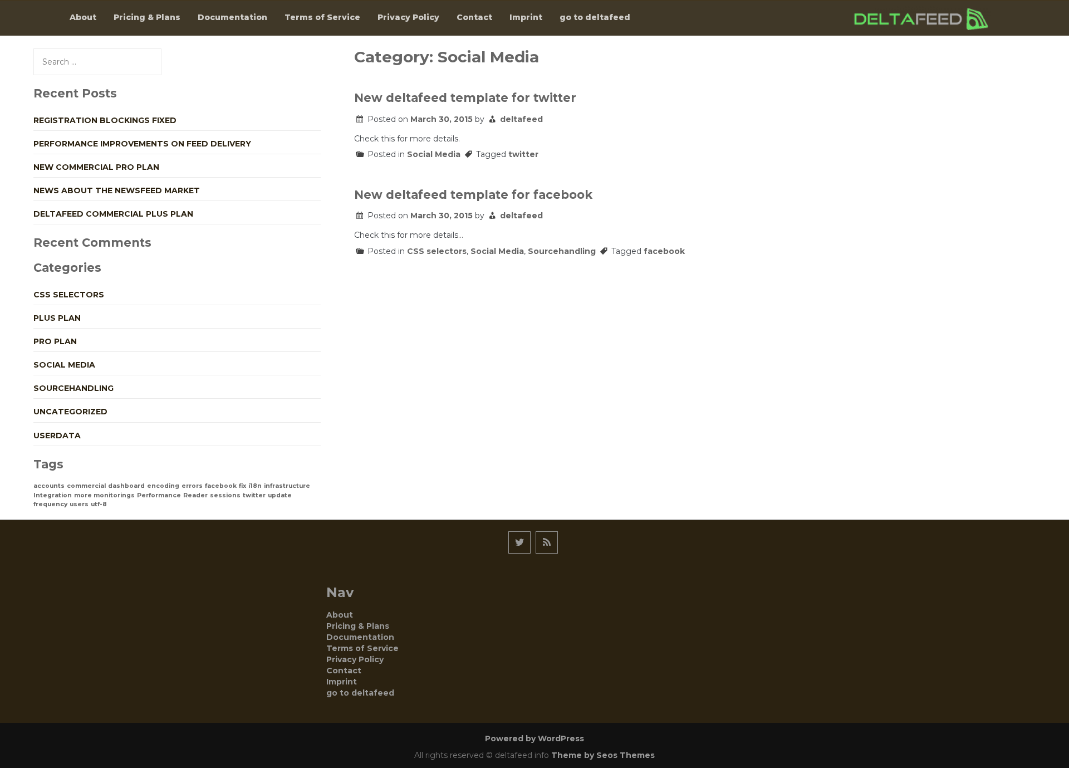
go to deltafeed (595, 17)
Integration (52, 495)
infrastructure (287, 486)
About (83, 17)
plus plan (57, 318)
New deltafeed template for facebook (473, 195)
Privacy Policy (408, 17)
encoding (163, 486)
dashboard (126, 486)
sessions (225, 495)
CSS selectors (437, 251)
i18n (255, 486)
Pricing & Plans (147, 17)
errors (192, 486)
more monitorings (104, 495)
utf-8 (99, 504)
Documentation (232, 17)
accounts (49, 486)
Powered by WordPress (534, 738)
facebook (664, 251)
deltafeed (521, 119)
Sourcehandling (562, 251)
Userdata (57, 436)
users (79, 504)
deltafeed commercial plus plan (113, 214)
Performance (159, 495)
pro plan (55, 341)
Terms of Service (322, 17)
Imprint (525, 17)
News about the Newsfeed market (116, 190)
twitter (523, 154)
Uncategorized (70, 412)
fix (242, 486)
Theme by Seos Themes (603, 755)
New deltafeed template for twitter (465, 98)
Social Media (433, 154)
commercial (86, 486)
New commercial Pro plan (96, 167)
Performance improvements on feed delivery (142, 144)
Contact (474, 17)
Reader (195, 495)
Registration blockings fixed (104, 120)
